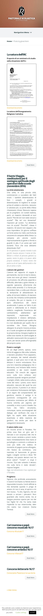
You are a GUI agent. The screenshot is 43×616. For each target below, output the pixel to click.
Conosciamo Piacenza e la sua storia (21, 573)
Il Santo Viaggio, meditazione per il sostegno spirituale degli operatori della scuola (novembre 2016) (21, 181)
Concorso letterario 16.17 (20, 569)
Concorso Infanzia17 (15, 553)
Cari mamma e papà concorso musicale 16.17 (20, 526)
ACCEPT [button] (32, 612)
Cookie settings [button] (20, 612)
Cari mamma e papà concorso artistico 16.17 (20, 548)
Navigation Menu (21, 32)
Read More (30, 165)
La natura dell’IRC (16, 54)
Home (9, 41)
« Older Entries (12, 590)
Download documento (14, 108)
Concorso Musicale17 (15, 531)
